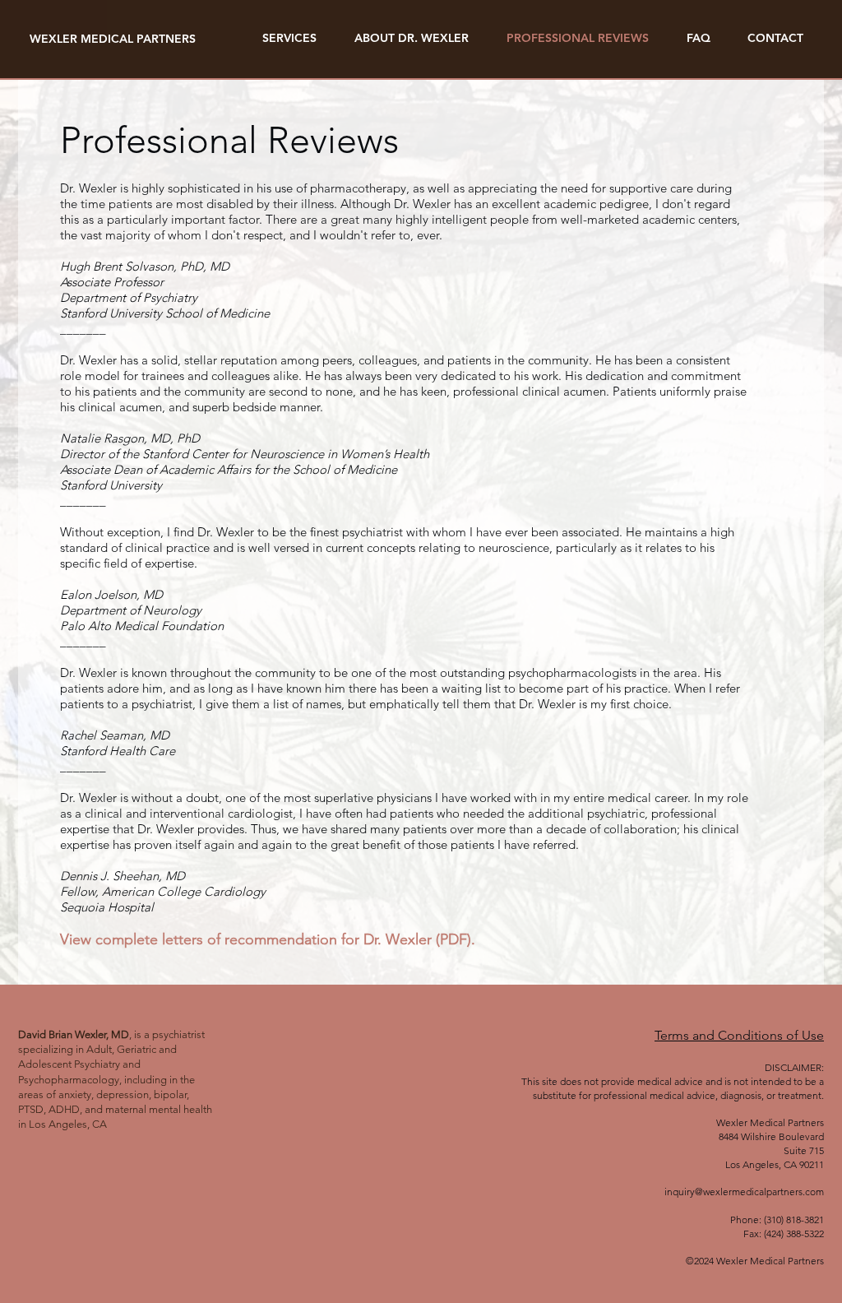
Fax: (752, 1233)
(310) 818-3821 (794, 1219)
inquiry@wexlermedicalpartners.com (744, 1191)
